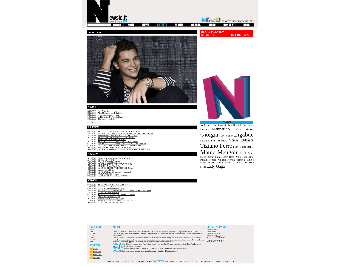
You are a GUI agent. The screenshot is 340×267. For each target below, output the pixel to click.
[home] (130, 26)
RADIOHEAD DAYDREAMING (111, 189)
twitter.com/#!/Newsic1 (215, 237)
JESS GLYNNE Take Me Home (111, 198)
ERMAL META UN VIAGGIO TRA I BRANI (116, 138)
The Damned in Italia (106, 119)
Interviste (97, 252)
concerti (93, 239)
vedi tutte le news (94, 123)
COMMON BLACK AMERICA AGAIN (114, 158)
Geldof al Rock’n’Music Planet (110, 117)
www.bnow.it (211, 231)
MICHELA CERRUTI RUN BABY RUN (114, 147)
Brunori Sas (239, 125)
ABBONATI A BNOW (215, 241)
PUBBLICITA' (228, 261)
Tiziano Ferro (216, 146)
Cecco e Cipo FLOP (106, 170)
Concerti (96, 258)
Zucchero (222, 140)
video (92, 237)
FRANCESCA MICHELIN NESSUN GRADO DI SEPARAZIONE (124, 191)
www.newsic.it (212, 229)
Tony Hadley (226, 135)
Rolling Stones (246, 147)
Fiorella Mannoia (236, 159)
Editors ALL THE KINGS (108, 187)
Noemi (220, 162)
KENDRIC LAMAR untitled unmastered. (114, 172)
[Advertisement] (170, 215)
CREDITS (183, 261)
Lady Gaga (215, 166)
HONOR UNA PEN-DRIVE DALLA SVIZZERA (118, 136)
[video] (212, 26)
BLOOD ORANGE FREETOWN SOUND (115, 164)
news (92, 229)
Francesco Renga (234, 162)
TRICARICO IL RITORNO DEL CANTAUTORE (118, 142)
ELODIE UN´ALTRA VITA (109, 166)
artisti (92, 231)
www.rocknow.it (213, 233)
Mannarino (221, 129)
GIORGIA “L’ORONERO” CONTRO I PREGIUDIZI (119, 145)
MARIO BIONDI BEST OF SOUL (112, 140)
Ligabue (244, 134)
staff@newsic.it (171, 261)
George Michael (243, 129)
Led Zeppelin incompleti (108, 111)
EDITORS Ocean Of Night (109, 197)
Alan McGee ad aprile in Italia (110, 113)
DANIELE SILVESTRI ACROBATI (112, 176)
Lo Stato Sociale (222, 125)
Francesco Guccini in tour (108, 115)
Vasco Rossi (228, 157)
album (92, 233)
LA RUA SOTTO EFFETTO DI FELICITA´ (115, 168)
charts (92, 235)
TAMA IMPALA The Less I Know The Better (116, 195)
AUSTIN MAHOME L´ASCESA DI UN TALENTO (119, 132)
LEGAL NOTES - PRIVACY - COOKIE (204, 261)
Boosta (211, 162)
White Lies (241, 157)
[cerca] (117, 26)
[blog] (247, 26)
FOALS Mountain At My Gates (110, 202)
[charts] (196, 26)
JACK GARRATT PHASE (108, 174)
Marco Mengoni (219, 152)
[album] (179, 26)
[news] (145, 26)
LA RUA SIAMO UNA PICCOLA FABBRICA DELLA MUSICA (124, 149)
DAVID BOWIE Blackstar (108, 193)
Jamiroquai (205, 125)
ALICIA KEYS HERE (107, 160)
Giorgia (209, 134)
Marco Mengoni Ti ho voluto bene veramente (116, 200)
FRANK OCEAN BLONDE (109, 162)
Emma (218, 157)
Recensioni (97, 255)
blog (91, 241)
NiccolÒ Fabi (207, 140)
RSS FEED (95, 245)
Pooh (235, 147)
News (95, 248)
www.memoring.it (213, 235)
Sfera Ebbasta (241, 140)
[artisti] (162, 26)
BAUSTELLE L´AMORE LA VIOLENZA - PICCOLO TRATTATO (125, 134)
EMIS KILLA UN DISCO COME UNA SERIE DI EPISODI (122, 143)
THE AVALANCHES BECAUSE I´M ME (115, 185)
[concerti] (229, 26)
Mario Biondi (207, 157)
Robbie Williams (217, 159)
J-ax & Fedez (246, 153)
